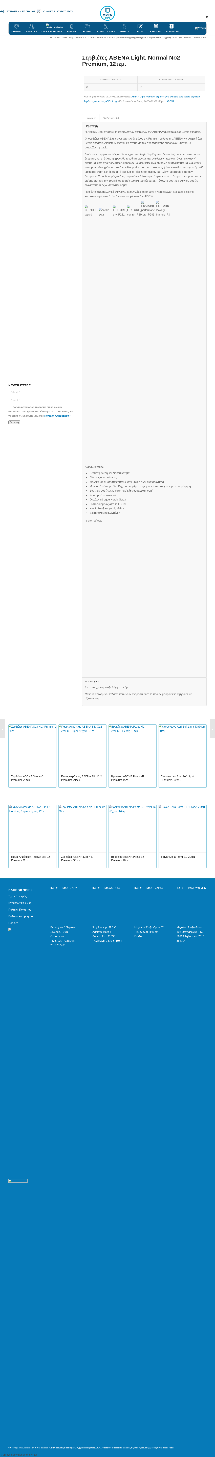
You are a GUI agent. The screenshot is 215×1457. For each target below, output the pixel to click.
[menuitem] (18, 11)
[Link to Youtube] (204, 13)
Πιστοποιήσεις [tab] (93, 520)
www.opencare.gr (26, 1448)
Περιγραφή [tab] (91, 118)
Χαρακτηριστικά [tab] (94, 466)
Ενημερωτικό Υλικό (19, 903)
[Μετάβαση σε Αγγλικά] (201, 26)
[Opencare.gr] (107, 13)
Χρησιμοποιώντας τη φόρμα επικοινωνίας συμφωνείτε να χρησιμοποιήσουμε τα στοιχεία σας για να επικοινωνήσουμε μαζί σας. (40, 411)
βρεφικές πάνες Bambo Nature (161, 1448)
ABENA (170, 101)
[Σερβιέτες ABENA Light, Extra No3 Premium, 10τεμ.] (212, 728)
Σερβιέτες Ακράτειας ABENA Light (101, 101)
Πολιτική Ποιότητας (19, 909)
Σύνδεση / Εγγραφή (21, 11)
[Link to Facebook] (194, 13)
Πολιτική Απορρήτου (56, 415)
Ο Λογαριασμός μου (58, 11)
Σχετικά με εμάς (17, 896)
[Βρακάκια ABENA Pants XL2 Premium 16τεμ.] (2, 728)
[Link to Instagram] (199, 13)
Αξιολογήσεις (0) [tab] (111, 118)
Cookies (13, 923)
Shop (11, 41)
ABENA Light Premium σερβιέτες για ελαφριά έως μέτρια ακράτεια (165, 96)
